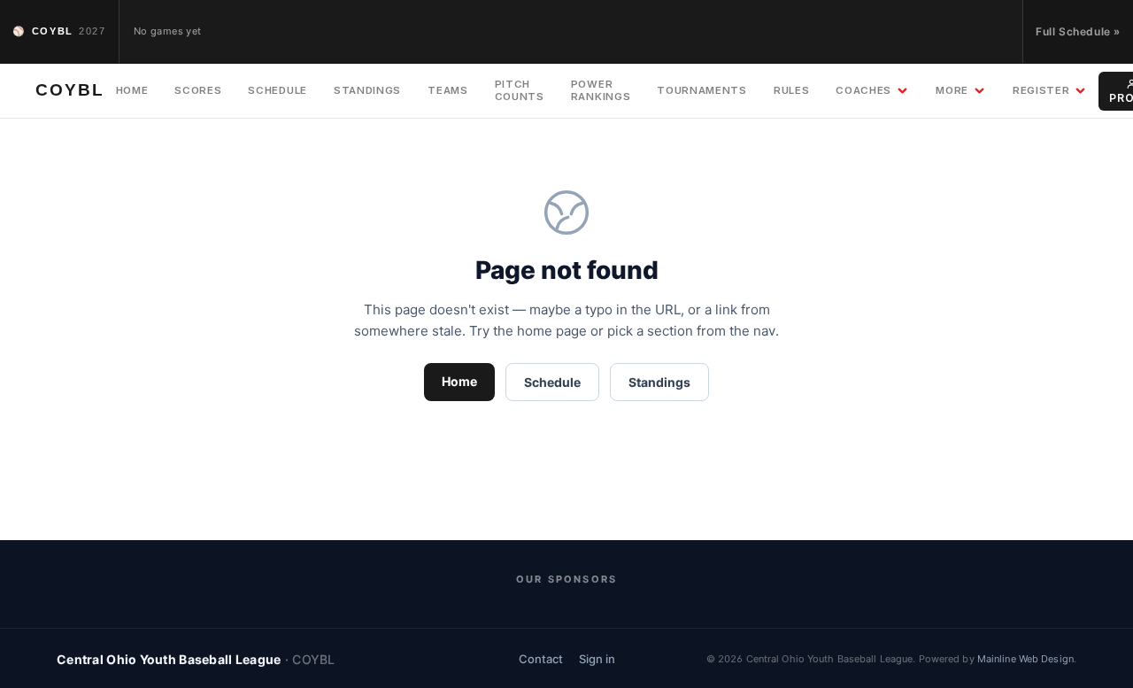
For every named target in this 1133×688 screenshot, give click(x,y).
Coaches (863, 90)
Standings (367, 90)
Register (1041, 90)
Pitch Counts (519, 90)
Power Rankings (601, 90)
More (952, 90)
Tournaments (702, 90)
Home (132, 90)
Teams (447, 90)
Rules (791, 90)
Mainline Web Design (1025, 659)
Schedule (277, 90)
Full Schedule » (1078, 31)
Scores (197, 90)
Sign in (597, 659)
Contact (541, 659)
